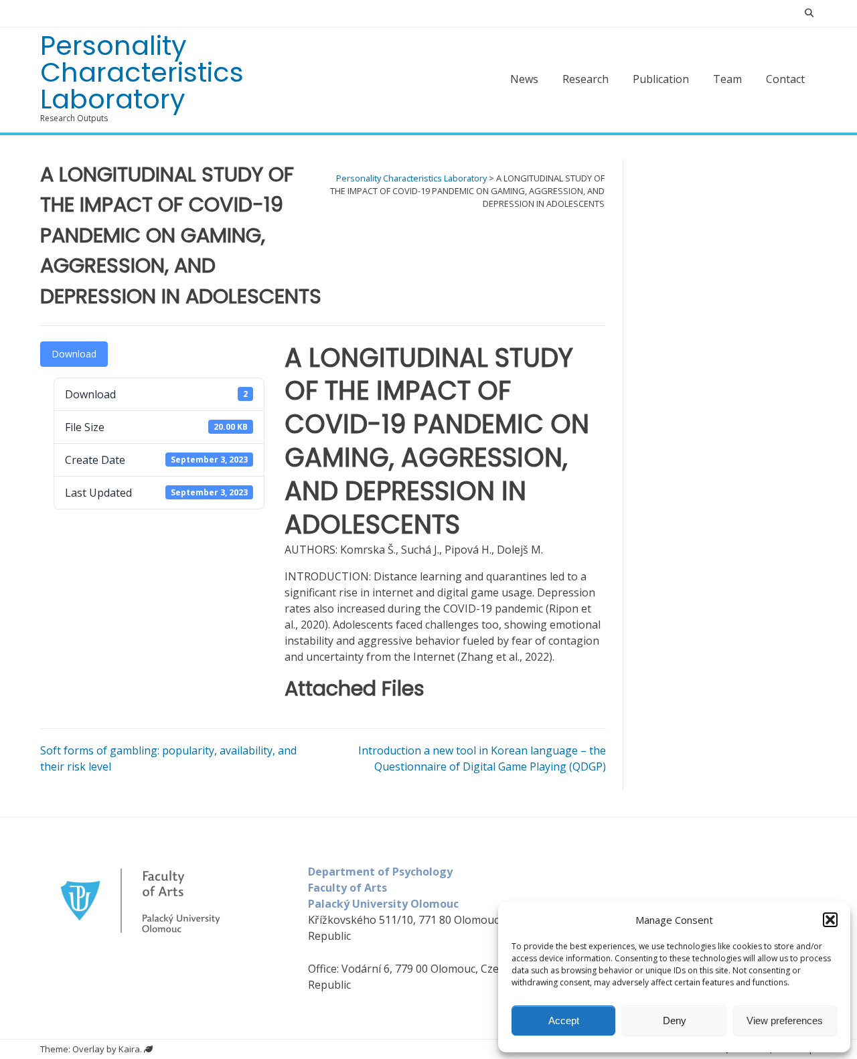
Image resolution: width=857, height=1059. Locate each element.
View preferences (785, 1020)
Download (74, 353)
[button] (830, 919)
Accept (563, 1020)
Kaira (129, 1049)
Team (727, 79)
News (524, 79)
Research (585, 79)
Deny (674, 1020)
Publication (661, 79)
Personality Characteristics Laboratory (142, 72)
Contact (785, 79)
